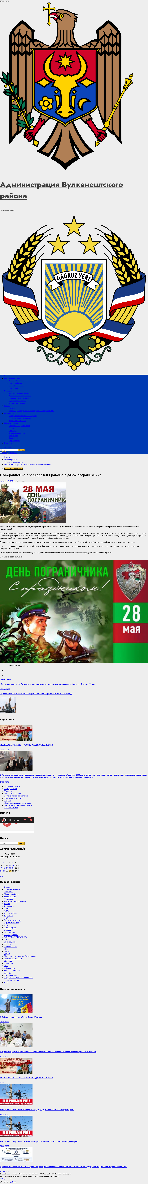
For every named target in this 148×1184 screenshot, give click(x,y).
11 (4, 865)
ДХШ (6, 951)
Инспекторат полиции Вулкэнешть (20, 956)
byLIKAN (12, 1182)
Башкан (7, 930)
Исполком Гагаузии (13, 958)
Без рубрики (9, 932)
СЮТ (6, 982)
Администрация (11, 923)
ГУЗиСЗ (7, 944)
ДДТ (6, 949)
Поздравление (10, 975)
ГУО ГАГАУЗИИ (10, 946)
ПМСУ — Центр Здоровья (20, 418)
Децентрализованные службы (17, 803)
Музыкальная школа (17, 401)
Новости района (11, 423)
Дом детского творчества (20, 396)
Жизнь (7, 887)
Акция (7, 925)
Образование (14, 440)
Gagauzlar (8, 915)
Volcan (3, 481)
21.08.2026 (4, 1146)
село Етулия (14, 388)
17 (1, 868)
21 (13, 868)
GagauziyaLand (10, 913)
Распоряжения (10, 788)
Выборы (7, 939)
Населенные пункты (13, 378)
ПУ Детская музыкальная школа (18, 977)
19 (7, 868)
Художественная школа (19, 393)
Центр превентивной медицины (23, 416)
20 (10, 868)
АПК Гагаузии (10, 927)
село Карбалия (15, 383)
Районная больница (17, 420)
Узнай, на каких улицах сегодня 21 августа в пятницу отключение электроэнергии (39, 1141)
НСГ (6, 965)
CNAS (6, 911)
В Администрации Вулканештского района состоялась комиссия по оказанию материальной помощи (48, 1051)
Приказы (8, 791)
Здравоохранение (17, 433)
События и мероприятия (19, 425)
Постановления (11, 808)
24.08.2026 (4, 749)
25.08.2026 (4, 1056)
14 (13, 865)
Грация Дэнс (9, 942)
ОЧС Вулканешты (12, 970)
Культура (8, 391)
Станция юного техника (19, 398)
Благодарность (11, 934)
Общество (13, 438)
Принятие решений (13, 798)
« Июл (2, 876)
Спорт (7, 406)
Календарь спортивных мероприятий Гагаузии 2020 (31, 411)
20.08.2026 (4, 1171)
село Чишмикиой (16, 386)
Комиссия (8, 963)
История (8, 961)
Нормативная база (12, 793)
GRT (6, 918)
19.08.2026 (4, 782)
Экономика (13, 435)
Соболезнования (11, 980)
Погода (7, 973)
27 (10, 871)
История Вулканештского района (23, 381)
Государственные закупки (16, 796)
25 (4, 871)
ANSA (6, 908)
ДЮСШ (12, 408)
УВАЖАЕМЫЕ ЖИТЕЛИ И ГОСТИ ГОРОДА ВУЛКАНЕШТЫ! (26, 745)
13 (10, 865)
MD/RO (13, 452)
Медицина (9, 413)
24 (1, 871)
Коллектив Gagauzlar (18, 403)
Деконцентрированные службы (18, 805)
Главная (7, 376)
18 (4, 868)
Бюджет (7, 800)
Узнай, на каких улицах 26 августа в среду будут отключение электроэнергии (37, 1109)
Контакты (8, 443)
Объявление (9, 968)
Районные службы (12, 786)
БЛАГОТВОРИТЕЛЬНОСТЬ (15, 937)
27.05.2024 (10, 481)
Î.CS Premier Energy (12, 920)
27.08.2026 (4, 1022)
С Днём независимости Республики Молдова (21, 1017)
